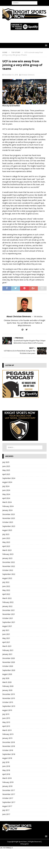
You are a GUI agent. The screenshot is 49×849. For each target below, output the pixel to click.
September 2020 (8, 670)
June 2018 (6, 766)
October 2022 (7, 570)
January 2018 (7, 786)
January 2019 (7, 738)
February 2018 (7, 782)
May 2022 (6, 590)
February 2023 (7, 554)
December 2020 (8, 658)
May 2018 (6, 770)
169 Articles (38, 316)
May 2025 (6, 470)
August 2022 (7, 578)
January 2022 (7, 606)
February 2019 (7, 734)
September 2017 (8, 802)
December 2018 (8, 742)
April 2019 (6, 726)
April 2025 (6, 474)
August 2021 (7, 626)
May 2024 (6, 494)
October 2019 (7, 702)
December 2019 (8, 694)
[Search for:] (24, 3)
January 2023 (7, 558)
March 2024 (7, 502)
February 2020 (7, 686)
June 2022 (6, 586)
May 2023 (6, 542)
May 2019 (6, 722)
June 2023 (6, 538)
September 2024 (8, 478)
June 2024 (6, 490)
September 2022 (8, 574)
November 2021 (8, 614)
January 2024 (7, 510)
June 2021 (6, 634)
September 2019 (8, 706)
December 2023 (8, 514)
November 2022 (8, 566)
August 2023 (7, 530)
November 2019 (8, 698)
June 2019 (6, 718)
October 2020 (7, 666)
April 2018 (6, 774)
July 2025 (5, 462)
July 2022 (5, 582)
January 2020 (7, 690)
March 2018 (7, 778)
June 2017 (6, 814)
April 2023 (6, 546)
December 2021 (8, 610)
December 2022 (8, 562)
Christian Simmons (27, 75)
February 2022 (7, 602)
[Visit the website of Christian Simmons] (22, 329)
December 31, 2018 (11, 75)
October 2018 (7, 750)
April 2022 (6, 594)
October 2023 (7, 522)
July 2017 (5, 810)
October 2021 (7, 618)
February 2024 (7, 506)
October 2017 (7, 798)
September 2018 (8, 754)
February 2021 (7, 650)
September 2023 (8, 526)
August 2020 (7, 674)
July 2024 (5, 486)
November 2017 (8, 794)
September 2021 (8, 622)
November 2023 (8, 518)
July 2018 (5, 762)
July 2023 (5, 534)
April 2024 (6, 498)
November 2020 (8, 662)
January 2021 (7, 654)
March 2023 (7, 550)
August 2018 (7, 758)
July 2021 (5, 630)
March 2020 (7, 682)
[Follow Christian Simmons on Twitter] (26, 329)
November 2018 (8, 746)
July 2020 (5, 678)
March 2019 (7, 730)
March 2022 (7, 598)
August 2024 (7, 482)
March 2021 (7, 646)
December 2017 (8, 790)
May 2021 (6, 638)
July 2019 (5, 714)
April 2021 (6, 642)
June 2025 (6, 466)
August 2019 (7, 710)
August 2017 (7, 806)
